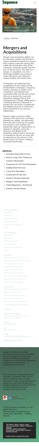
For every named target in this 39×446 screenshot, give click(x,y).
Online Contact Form (13, 340)
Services (7, 151)
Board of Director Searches (17, 178)
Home (6, 38)
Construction (21, 428)
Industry (21, 424)
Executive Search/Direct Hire (18, 154)
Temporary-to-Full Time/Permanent (21, 164)
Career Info (9, 286)
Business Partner (11, 219)
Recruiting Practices (11, 431)
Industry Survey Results (16, 188)
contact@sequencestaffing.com (17, 336)
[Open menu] (35, 2)
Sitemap (9, 427)
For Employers (10, 232)
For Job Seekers (11, 210)
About (16, 424)
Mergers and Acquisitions (17, 181)
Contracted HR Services (16, 175)
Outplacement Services (15, 168)
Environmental (10, 430)
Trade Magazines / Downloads (19, 185)
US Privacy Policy (11, 436)
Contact (7, 309)
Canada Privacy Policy (22, 436)
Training (22, 426)
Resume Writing (14, 426)
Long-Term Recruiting (15, 171)
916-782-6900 (10, 324)
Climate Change (19, 430)
